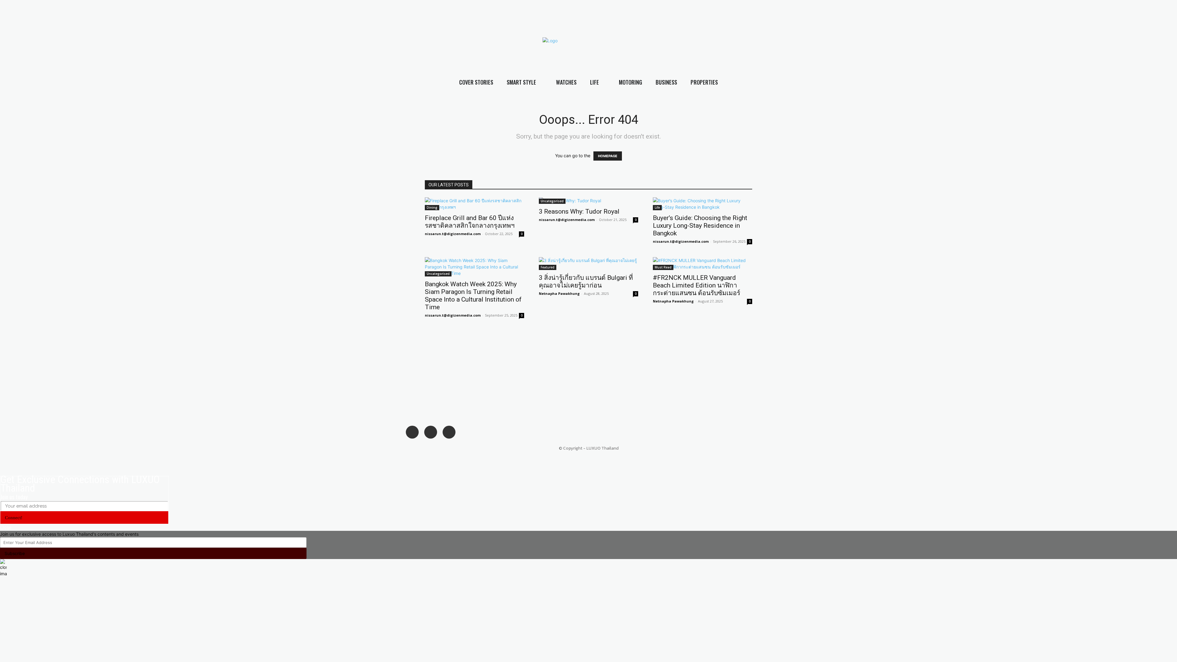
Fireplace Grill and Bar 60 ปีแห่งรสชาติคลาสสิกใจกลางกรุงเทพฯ (470, 221)
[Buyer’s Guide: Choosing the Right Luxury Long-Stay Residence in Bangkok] (702, 203)
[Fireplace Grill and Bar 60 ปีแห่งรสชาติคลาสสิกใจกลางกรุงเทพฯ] (474, 203)
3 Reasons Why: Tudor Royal (579, 211)
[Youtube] (900, 40)
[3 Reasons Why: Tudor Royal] (588, 200)
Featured (547, 267)
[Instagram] (888, 40)
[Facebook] (875, 40)
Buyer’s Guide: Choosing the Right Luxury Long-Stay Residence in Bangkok (700, 225)
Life (657, 207)
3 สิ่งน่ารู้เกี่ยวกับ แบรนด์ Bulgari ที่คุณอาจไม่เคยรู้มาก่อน (586, 281)
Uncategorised (552, 201)
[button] (1171, 52)
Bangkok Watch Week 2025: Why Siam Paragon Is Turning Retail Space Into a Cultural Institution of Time (473, 295)
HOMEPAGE (607, 156)
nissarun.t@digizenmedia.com (453, 233)
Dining (432, 207)
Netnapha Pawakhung (559, 293)
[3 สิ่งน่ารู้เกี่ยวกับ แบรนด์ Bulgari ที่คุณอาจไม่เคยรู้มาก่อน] (588, 263)
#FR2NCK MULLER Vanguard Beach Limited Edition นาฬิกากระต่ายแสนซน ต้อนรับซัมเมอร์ (696, 285)
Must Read (663, 267)
